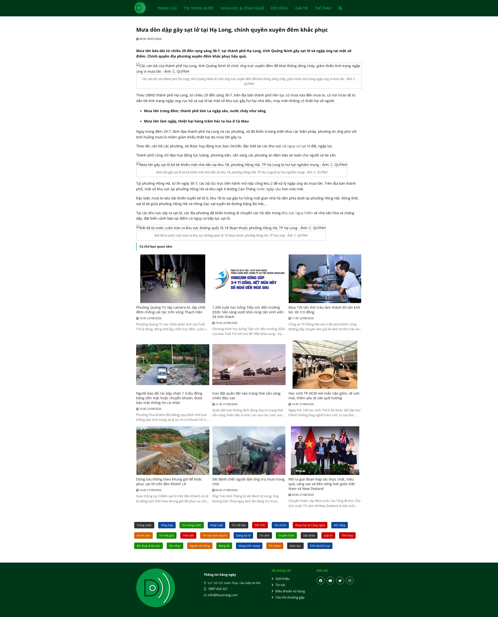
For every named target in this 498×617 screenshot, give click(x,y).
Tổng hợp (167, 525)
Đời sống (279, 8)
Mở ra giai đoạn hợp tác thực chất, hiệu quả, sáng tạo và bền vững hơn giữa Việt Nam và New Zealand (321, 484)
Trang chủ (167, 8)
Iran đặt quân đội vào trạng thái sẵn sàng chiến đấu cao (246, 395)
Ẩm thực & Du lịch (148, 546)
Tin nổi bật (239, 525)
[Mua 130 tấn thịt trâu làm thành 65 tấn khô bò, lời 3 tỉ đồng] (325, 278)
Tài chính (280, 525)
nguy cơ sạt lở (298, 146)
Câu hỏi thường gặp (289, 597)
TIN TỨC (260, 525)
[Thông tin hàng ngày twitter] (340, 580)
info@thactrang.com (223, 595)
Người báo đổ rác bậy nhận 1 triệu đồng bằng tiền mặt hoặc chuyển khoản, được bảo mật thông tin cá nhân (169, 398)
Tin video (275, 546)
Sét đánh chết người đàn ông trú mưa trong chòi (248, 481)
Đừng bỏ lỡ (243, 535)
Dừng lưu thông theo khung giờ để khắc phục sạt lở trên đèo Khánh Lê (169, 481)
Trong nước (144, 525)
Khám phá (143, 535)
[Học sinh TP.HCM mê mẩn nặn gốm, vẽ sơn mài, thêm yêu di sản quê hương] (325, 364)
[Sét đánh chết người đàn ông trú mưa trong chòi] (248, 450)
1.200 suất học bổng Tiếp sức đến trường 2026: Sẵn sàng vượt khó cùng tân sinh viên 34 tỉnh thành (248, 312)
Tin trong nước (199, 8)
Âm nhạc (175, 546)
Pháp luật (216, 525)
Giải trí (301, 8)
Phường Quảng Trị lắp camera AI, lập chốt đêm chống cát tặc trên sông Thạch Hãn (170, 309)
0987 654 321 (218, 589)
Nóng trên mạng (249, 546)
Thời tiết (188, 535)
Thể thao (323, 8)
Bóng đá (224, 546)
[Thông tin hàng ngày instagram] (350, 580)
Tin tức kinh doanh (215, 535)
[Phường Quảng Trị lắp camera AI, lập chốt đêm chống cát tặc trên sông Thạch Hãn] (172, 278)
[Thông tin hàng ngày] (144, 8)
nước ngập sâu (269, 189)
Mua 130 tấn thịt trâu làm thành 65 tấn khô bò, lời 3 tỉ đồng (324, 309)
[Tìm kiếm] (339, 8)
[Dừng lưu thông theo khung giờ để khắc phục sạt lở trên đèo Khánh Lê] (172, 450)
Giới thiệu (282, 579)
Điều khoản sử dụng (290, 591)
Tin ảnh (264, 535)
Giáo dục (295, 546)
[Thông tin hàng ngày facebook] (320, 580)
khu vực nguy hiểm (297, 213)
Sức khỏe (309, 535)
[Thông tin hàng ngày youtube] (330, 580)
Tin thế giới (166, 535)
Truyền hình (286, 535)
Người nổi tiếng (200, 546)
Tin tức (280, 585)
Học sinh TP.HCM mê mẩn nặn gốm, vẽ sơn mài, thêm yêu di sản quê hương (323, 395)
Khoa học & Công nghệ (242, 8)
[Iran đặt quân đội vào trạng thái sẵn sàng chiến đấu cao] (248, 364)
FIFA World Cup (320, 546)
